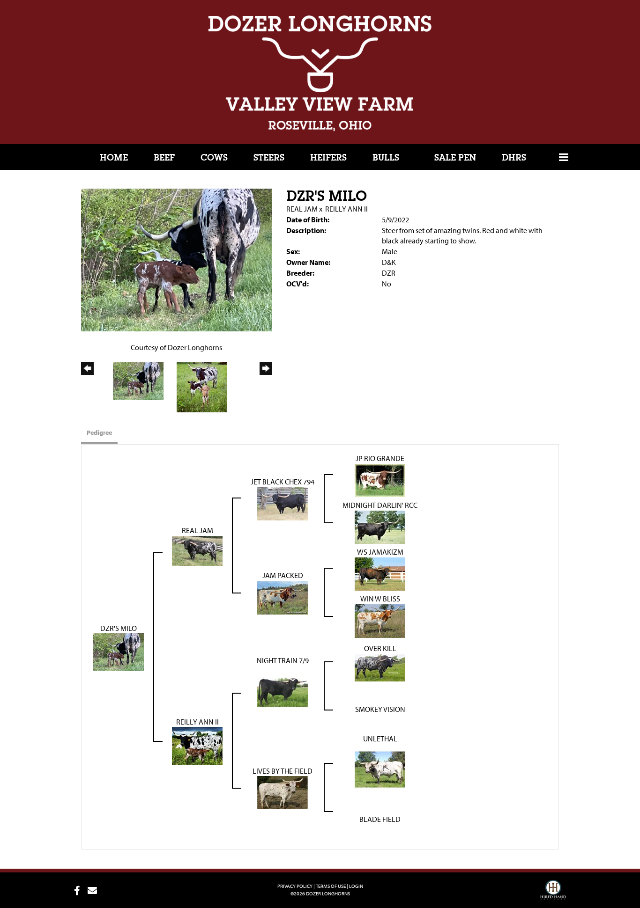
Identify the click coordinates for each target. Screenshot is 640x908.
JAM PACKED (282, 575)
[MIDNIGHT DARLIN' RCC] (380, 526)
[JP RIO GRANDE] (380, 479)
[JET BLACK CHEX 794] (282, 502)
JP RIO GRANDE (380, 458)
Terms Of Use (331, 886)
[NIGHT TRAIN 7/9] (282, 690)
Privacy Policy (295, 886)
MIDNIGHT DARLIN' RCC (379, 505)
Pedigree (99, 432)
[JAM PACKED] (282, 596)
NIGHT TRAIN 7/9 (283, 660)
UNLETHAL (380, 738)
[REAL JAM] (197, 549)
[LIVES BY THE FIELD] (282, 792)
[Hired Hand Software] (553, 894)
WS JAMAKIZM (380, 552)
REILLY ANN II (346, 208)
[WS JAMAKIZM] (380, 573)
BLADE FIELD (380, 819)
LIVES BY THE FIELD (283, 771)
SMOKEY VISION (380, 709)
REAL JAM (302, 208)
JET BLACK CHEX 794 (282, 481)
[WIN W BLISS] (380, 619)
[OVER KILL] (380, 666)
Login (356, 886)
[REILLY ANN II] (197, 745)
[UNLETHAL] (380, 768)
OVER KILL (380, 648)
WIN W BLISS (380, 598)
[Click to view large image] (176, 259)
